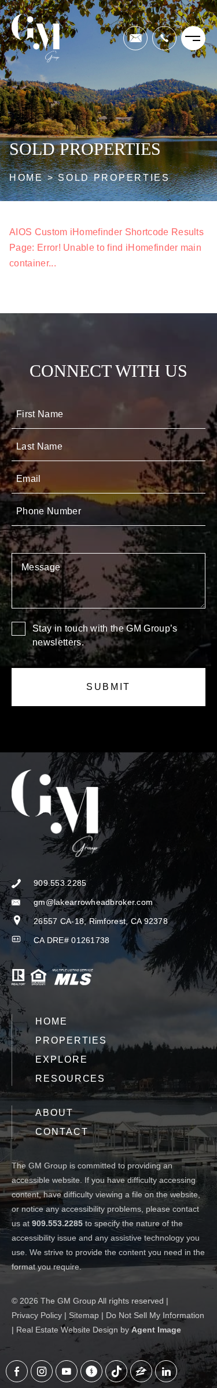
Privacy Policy (37, 1315)
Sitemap (84, 1315)
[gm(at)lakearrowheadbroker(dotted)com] (135, 38)
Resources (70, 1078)
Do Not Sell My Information (155, 1315)
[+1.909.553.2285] (164, 38)
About (54, 1113)
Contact (61, 1132)
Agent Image (156, 1329)
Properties (71, 1040)
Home (51, 1021)
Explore (61, 1059)
